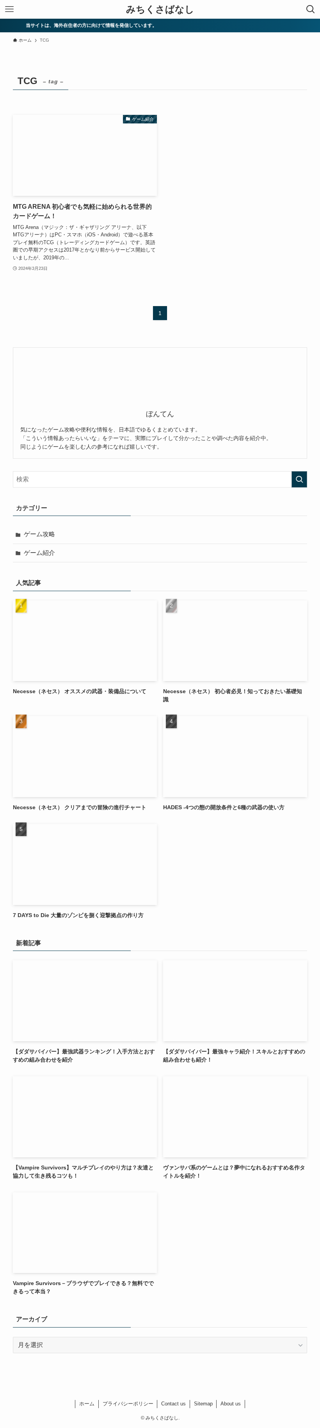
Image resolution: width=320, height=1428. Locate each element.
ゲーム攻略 (39, 534)
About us (230, 1404)
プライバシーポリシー (128, 1404)
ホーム (86, 1404)
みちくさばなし (160, 9)
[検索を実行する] (299, 479)
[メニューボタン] (9, 9)
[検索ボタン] (310, 9)
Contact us (173, 1404)
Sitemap (203, 1404)
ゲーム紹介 (39, 552)
